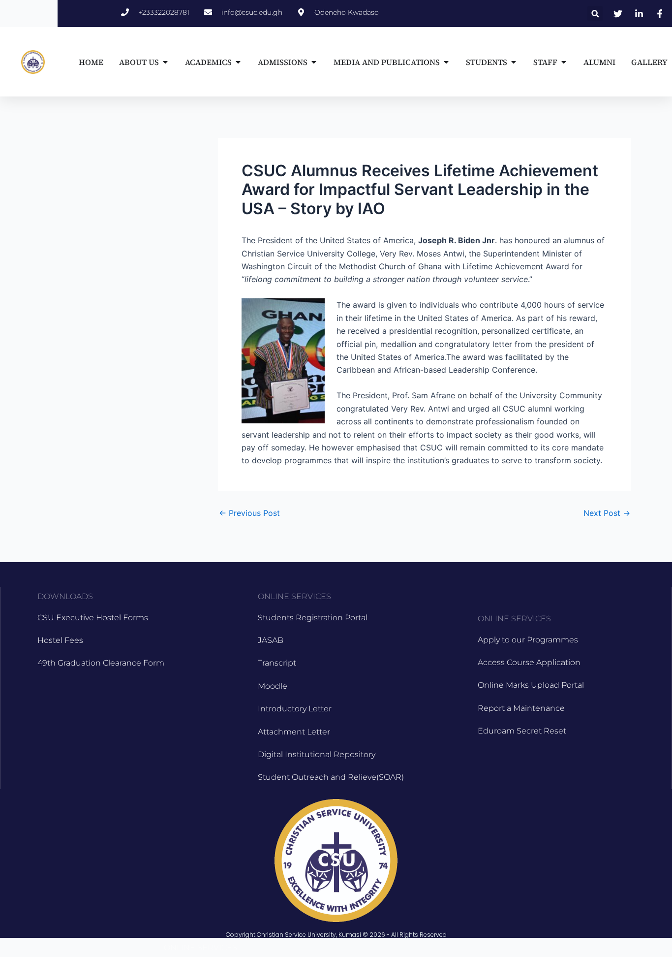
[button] (595, 13)
